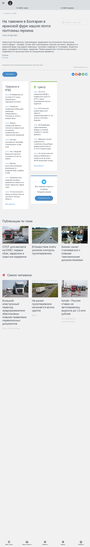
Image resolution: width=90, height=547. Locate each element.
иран (41, 65)
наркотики (5, 65)
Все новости (10, 204)
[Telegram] (86, 74)
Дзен (34, 315)
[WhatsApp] (83, 74)
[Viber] (79, 74)
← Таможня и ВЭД (9, 13)
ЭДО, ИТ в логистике (11, 328)
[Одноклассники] (76, 74)
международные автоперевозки (21, 65)
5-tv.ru (5, 57)
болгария (36, 65)
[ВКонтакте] (73, 74)
